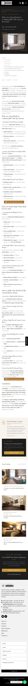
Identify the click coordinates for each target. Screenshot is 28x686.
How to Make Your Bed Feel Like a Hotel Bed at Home (14, 70)
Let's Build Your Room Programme (11, 75)
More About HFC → (11, 435)
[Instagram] (5, 616)
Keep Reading (6, 74)
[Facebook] (2, 616)
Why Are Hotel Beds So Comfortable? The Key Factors (14, 66)
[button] (26, 3)
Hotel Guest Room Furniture (11, 14)
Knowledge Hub (9, 9)
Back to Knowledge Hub (14, 574)
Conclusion (6, 72)
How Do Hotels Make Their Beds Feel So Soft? (12, 68)
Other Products (7, 61)
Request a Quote (14, 452)
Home (3, 9)
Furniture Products (7, 59)
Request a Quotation (14, 570)
